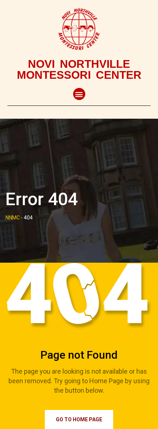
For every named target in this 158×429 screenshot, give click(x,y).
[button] (79, 94)
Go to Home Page (79, 419)
